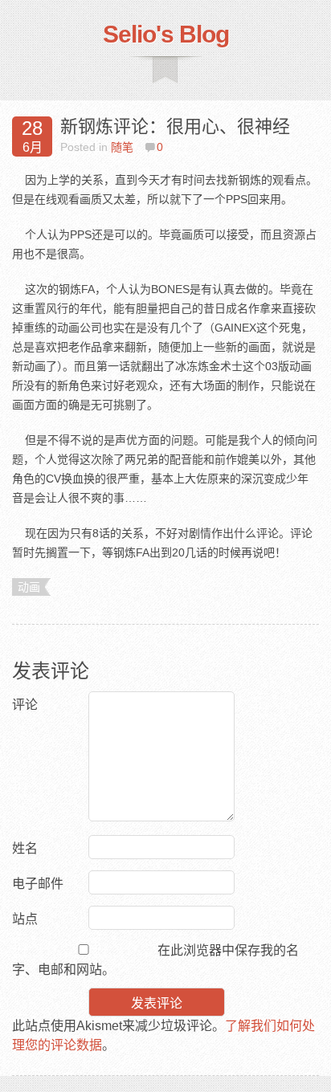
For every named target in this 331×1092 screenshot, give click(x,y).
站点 (25, 919)
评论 (25, 704)
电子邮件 (37, 883)
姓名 (25, 848)
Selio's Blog (166, 34)
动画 (29, 587)
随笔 (122, 147)
